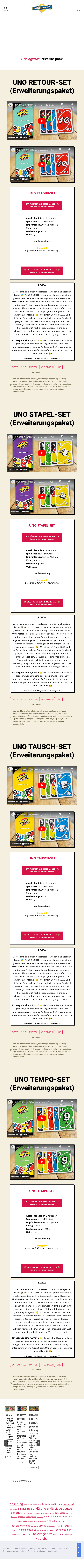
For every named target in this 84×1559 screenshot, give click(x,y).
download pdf (13, 1509)
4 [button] (19, 1481)
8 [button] (26, 1481)
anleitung (34, 379)
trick (23, 389)
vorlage (60, 1534)
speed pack (67, 384)
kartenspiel (60, 1513)
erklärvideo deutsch (20, 381)
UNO (59, 367)
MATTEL (33, 367)
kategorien (69, 1513)
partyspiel (30, 1521)
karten (52, 1513)
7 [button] (25, 1481)
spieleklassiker (16, 1534)
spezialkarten (18, 387)
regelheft (59, 1526)
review (59, 384)
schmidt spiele (41, 1530)
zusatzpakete (18, 392)
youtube (61, 389)
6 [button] (23, 1481)
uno (35, 389)
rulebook (15, 1530)
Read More (10, 1463)
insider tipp (52, 381)
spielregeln (26, 1534)
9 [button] (28, 1481)
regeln (43, 384)
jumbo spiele (45, 1513)
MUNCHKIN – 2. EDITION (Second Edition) (22, 1423)
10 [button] (30, 1481)
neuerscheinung (19, 384)
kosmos (14, 1517)
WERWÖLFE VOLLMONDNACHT (34, 1423)
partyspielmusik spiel (40, 1521)
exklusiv (15, 1512)
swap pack (57, 387)
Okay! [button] (78, 1550)
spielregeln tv (29, 387)
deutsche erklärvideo (52, 1504)
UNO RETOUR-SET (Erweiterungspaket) (42, 86)
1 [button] (13, 1481)
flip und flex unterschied (38, 381)
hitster (23, 1513)
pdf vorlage (34, 1526)
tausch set (66, 387)
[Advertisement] (42, 41)
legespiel (21, 1517)
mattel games (31, 1517)
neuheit (67, 1516)
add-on (16, 379)
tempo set (17, 389)
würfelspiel (68, 1534)
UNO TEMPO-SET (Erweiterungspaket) (42, 1083)
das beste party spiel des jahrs (32, 1504)
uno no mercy (52, 389)
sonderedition (63, 1529)
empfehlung (53, 379)
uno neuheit (41, 389)
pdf (27, 384)
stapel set (48, 387)
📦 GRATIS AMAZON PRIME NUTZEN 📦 (42, 271)
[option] (10, 1436)
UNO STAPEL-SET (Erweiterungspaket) (42, 418)
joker (59, 381)
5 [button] (21, 1481)
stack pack (40, 387)
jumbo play (36, 1513)
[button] (57, 1551)
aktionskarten (24, 379)
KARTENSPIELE (18, 367)
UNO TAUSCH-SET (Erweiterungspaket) (42, 751)
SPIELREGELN (47, 367)
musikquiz (40, 1517)
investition (29, 1513)
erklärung (62, 379)
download (68, 1504)
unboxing (29, 389)
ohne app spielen (22, 1521)
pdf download (35, 384)
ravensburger (51, 1526)
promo (42, 1525)
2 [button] (15, 1481)
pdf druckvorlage (20, 1525)
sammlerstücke (27, 1529)
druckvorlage (43, 379)
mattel (64, 381)
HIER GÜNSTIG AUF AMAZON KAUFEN (42, 205)
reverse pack (51, 384)
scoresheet (51, 1530)
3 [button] (17, 1481)
